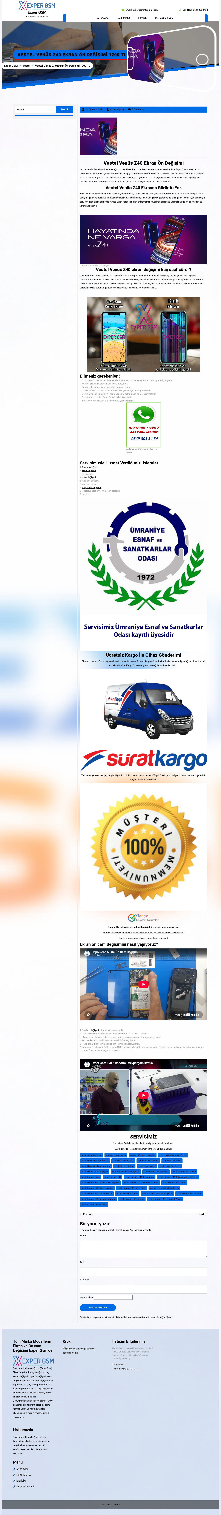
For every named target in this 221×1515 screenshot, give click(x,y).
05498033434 (200, 10)
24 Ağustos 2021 (94, 109)
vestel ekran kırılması (148, 1160)
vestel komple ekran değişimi (96, 1166)
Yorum (84, 1235)
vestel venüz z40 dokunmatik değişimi (100, 1182)
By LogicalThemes (110, 1504)
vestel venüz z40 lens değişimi (157, 1193)
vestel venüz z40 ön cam (189, 1193)
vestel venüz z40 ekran (174, 1182)
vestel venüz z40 (112, 1177)
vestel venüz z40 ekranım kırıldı (97, 1193)
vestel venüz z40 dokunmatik (139, 1177)
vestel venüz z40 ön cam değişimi (98, 1199)
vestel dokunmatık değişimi (95, 1160)
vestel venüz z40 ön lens (132, 1199)
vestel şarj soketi (146, 1166)
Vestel (26, 65)
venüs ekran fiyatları (91, 1155)
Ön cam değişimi (90, 467)
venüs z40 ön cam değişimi (173, 1155)
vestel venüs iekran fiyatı (156, 1171)
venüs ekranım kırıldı (116, 1155)
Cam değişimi (92, 1030)
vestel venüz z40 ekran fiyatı (132, 1188)
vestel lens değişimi (124, 1166)
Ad (82, 1262)
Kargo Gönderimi (164, 18)
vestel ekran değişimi (123, 1160)
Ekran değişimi (89, 470)
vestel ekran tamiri (172, 1160)
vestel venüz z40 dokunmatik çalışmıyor (178, 1177)
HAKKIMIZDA (123, 18)
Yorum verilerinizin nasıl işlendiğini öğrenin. (153, 1317)
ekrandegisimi (117, 109)
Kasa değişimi (89, 477)
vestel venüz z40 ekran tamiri (164, 1188)
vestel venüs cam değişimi (95, 1171)
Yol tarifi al (117, 1364)
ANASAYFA (103, 18)
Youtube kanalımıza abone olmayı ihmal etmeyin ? (143, 938)
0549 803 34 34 (129, 1368)
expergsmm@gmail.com (145, 10)
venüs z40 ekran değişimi (142, 1155)
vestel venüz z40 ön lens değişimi (165, 1199)
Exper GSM (37, 12)
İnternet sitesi (86, 1297)
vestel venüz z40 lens (127, 1193)
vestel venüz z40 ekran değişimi (97, 1188)
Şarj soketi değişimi (91, 487)
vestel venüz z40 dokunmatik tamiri (141, 1182)
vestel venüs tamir (91, 1177)
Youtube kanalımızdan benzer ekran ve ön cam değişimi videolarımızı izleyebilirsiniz (143, 932)
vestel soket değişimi (170, 1166)
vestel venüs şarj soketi (184, 1171)
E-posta (84, 1279)
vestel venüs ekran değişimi (125, 1171)
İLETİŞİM (142, 18)
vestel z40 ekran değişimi (94, 1204)
